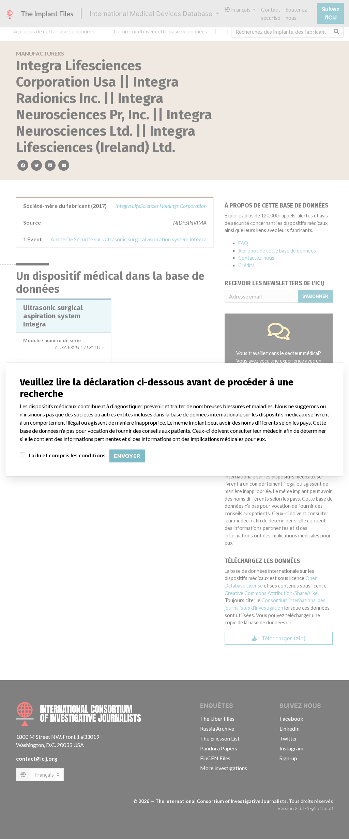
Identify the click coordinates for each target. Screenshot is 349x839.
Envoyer (127, 456)
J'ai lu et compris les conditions (67, 455)
